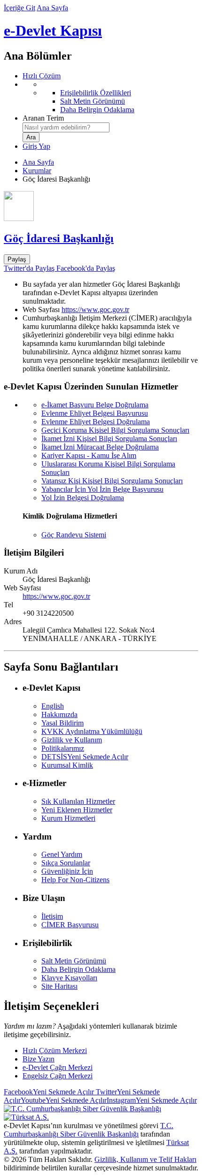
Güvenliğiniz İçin (67, 871)
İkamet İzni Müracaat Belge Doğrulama (100, 447)
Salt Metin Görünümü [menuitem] (92, 101)
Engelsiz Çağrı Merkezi (58, 1076)
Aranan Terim (43, 118)
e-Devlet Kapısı (53, 30)
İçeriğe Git (19, 8)
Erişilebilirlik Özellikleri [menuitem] (95, 93)
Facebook (49, 1092)
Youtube (64, 1100)
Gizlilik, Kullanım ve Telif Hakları (145, 1159)
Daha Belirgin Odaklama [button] (78, 969)
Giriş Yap (36, 146)
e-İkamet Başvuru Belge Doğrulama (94, 405)
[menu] (110, 97)
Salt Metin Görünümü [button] (73, 961)
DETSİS (84, 757)
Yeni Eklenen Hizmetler (76, 810)
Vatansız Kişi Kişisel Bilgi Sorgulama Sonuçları (112, 481)
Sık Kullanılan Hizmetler (78, 801)
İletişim (52, 916)
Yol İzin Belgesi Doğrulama (82, 498)
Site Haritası (59, 986)
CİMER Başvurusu (70, 925)
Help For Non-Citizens (75, 880)
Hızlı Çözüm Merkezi (55, 1050)
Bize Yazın (38, 1059)
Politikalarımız (62, 748)
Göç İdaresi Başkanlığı (59, 238)
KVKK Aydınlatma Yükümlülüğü (91, 731)
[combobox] (66, 127)
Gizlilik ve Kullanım (71, 740)
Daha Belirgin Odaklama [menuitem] (97, 110)
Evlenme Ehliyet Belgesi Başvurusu (94, 413)
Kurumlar (37, 171)
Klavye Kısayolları (69, 978)
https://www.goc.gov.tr (95, 309)
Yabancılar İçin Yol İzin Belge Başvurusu (102, 489)
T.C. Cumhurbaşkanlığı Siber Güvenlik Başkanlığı (88, 1130)
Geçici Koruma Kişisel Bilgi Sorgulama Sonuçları (115, 430)
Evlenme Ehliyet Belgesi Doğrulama (95, 422)
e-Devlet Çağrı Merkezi (58, 1067)
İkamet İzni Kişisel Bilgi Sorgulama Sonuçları (109, 439)
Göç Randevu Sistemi (73, 535)
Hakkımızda (59, 714)
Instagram (152, 1100)
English (52, 706)
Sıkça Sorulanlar (65, 863)
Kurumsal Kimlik (67, 765)
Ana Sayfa (52, 8)
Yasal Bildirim (62, 723)
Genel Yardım (61, 854)
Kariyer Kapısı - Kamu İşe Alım (88, 455)
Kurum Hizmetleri (68, 818)
